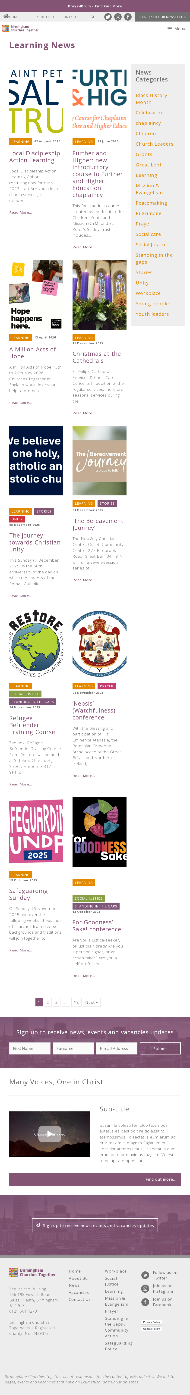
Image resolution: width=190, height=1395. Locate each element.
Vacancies (79, 1292)
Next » (91, 1002)
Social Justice (25, 694)
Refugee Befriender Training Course (32, 725)
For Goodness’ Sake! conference (97, 925)
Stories (44, 511)
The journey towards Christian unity (35, 542)
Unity (17, 519)
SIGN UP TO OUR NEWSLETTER (163, 17)
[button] (160, 1048)
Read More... (20, 212)
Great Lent (149, 165)
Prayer (106, 686)
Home (14, 17)
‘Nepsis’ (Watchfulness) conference (94, 710)
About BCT (45, 17)
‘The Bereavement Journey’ (98, 524)
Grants (144, 154)
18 (76, 1002)
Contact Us (72, 17)
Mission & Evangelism (149, 189)
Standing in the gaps (33, 702)
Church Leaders (27, 503)
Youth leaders (152, 314)
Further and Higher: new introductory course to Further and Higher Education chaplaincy (98, 174)
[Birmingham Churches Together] (20, 28)
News (74, 1285)
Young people (152, 303)
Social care (148, 234)
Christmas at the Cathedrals (97, 357)
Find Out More (108, 6)
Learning (21, 141)
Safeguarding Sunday (28, 894)
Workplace (148, 293)
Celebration (150, 112)
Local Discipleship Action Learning (34, 156)
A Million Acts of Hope (32, 352)
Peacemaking (87, 890)
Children (146, 133)
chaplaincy (148, 123)
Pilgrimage (149, 213)
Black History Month (151, 98)
